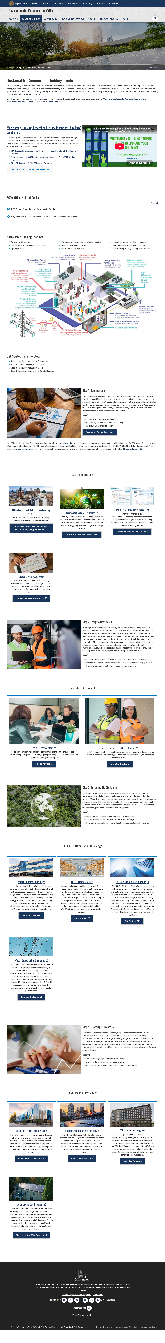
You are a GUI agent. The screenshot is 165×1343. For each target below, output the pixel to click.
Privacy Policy (14, 1327)
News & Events (73, 3)
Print (156, 68)
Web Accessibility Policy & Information (56, 1327)
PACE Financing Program (132, 1130)
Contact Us (98, 1294)
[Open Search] (155, 18)
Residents (46, 3)
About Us (66, 1294)
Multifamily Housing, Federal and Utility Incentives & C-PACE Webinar (44, 130)
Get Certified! (80, 918)
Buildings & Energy (14, 68)
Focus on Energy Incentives (30, 1131)
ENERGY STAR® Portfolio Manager (131, 510)
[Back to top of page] (159, 1336)
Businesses (59, 3)
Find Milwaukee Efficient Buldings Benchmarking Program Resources (31, 528)
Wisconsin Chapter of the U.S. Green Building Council (35, 101)
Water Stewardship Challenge (30, 960)
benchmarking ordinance (65, 443)
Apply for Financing (132, 1161)
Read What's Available (82, 1158)
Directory (35, 3)
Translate (114, 3)
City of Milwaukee (21, 3)
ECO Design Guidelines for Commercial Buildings (34, 209)
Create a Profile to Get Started (131, 531)
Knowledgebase (132, 449)
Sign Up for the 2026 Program (30, 1235)
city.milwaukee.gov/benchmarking (26, 449)
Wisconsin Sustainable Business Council (121, 99)
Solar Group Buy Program (30, 1204)
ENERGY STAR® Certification (131, 882)
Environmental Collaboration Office (31, 10)
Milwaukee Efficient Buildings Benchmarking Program (31, 511)
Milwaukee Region (80, 1294)
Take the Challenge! (31, 915)
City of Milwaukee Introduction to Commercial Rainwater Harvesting (44, 216)
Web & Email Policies (30, 1327)
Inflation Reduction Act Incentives (81, 1131)
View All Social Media (82, 1315)
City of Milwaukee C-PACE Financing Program (31, 163)
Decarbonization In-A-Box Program (81, 513)
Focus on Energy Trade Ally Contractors (118, 748)
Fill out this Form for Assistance (81, 534)
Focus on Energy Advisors (42, 748)
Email (151, 68)
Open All (154, 203)
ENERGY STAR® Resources (30, 576)
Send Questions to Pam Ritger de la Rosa (30, 169)
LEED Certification (80, 882)
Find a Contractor (118, 764)
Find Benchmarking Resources (30, 598)
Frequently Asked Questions (99, 432)
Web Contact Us (80, 1327)
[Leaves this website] (82, 508)
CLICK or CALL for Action (93, 3)
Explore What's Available (30, 1158)
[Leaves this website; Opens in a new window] (82, 487)
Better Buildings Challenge (31, 882)
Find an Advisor (42, 763)
